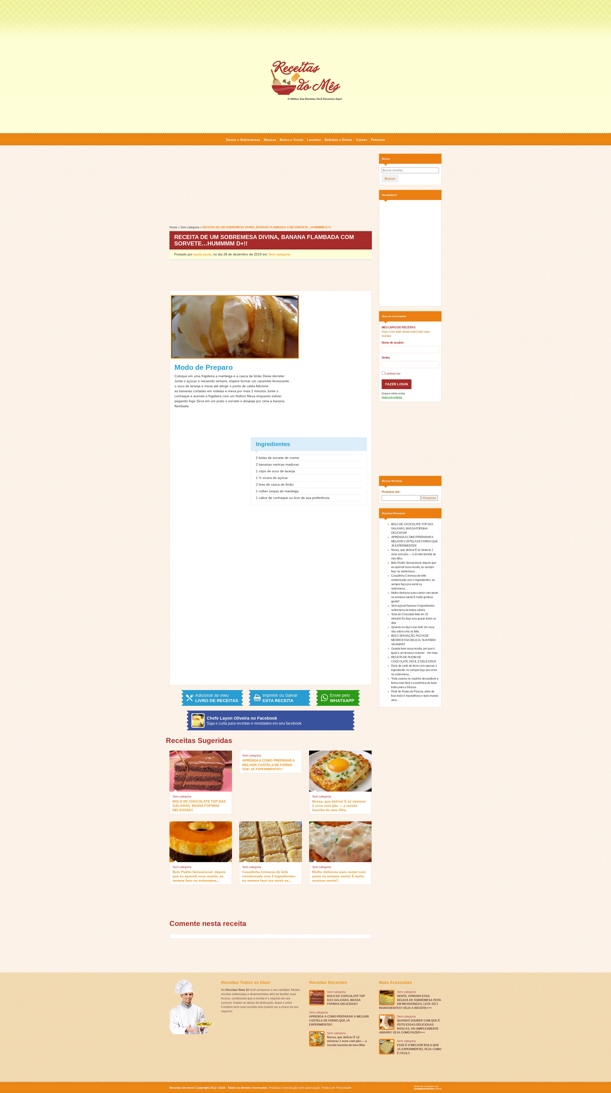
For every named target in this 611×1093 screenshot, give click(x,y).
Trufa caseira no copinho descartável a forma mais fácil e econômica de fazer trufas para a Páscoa (414, 683)
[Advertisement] (305, 30)
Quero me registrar (392, 397)
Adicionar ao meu (216, 698)
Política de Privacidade (336, 1087)
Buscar (390, 178)
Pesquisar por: (391, 491)
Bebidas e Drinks (338, 140)
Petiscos (378, 140)
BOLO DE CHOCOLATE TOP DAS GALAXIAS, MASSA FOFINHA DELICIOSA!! (199, 805)
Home (173, 227)
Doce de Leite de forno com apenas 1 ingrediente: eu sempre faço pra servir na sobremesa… (414, 670)
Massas (270, 140)
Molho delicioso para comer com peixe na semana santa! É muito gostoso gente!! (338, 876)
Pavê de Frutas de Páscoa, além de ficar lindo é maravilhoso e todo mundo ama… (414, 696)
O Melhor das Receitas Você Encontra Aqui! (315, 98)
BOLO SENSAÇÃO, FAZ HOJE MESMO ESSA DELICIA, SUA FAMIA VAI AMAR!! (413, 640)
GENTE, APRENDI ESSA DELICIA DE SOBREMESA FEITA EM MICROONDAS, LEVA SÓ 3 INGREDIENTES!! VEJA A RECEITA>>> (410, 1002)
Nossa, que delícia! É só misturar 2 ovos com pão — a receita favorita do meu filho (339, 805)
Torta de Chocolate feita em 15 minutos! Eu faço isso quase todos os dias (413, 619)
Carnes (361, 140)
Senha (386, 357)
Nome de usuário (393, 342)
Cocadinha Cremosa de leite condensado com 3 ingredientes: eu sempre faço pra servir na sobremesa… (269, 876)
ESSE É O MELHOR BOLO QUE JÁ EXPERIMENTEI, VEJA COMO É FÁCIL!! (419, 1049)
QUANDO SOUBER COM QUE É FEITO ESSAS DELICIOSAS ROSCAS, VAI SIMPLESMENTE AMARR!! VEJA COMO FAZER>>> (409, 1026)
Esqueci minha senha (393, 393)
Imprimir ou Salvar (280, 698)
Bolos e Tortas (291, 140)
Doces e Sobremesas (243, 140)
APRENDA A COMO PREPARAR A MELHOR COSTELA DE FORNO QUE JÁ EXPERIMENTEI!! (268, 764)
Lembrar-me (392, 373)
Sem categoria (189, 227)
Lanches (314, 140)
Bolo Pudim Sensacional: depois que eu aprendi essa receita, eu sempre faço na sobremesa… (199, 876)
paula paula (202, 254)
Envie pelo (342, 698)
